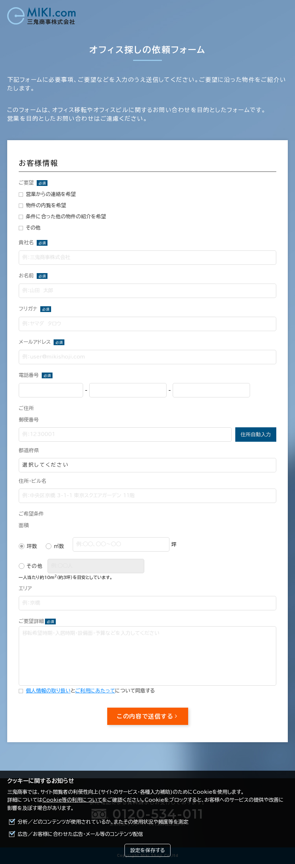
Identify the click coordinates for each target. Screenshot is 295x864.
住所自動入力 (256, 434)
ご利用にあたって (95, 690)
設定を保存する (147, 850)
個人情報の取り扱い (48, 690)
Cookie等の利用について (72, 799)
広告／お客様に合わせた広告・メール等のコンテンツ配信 (80, 834)
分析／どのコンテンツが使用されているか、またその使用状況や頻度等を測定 (103, 821)
